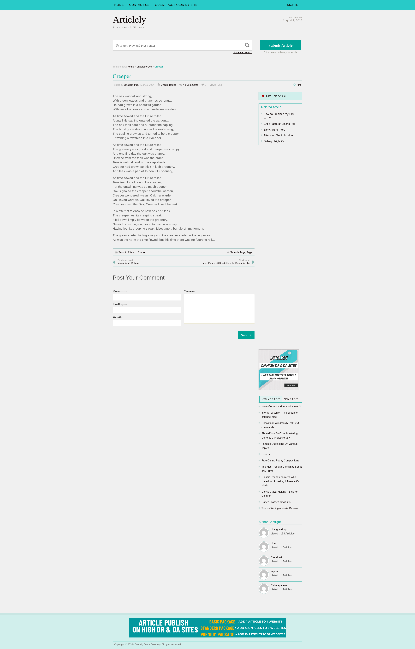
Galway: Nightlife (274, 141)
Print (298, 84)
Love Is (265, 454)
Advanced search (242, 52)
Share (141, 252)
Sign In (292, 4)
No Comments (190, 84)
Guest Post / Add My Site (176, 4)
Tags (249, 252)
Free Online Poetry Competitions (280, 460)
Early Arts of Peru (274, 129)
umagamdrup (131, 84)
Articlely (129, 19)
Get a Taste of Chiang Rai (279, 123)
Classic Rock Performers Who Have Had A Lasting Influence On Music (280, 481)
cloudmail (277, 557)
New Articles (291, 399)
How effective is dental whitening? (281, 406)
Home (119, 4)
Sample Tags (237, 252)
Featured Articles (270, 399)
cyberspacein (279, 585)
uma (273, 543)
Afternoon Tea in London (278, 135)
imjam (274, 571)
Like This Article (276, 96)
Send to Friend (126, 252)
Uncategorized (144, 66)
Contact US (139, 4)
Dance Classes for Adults (275, 502)
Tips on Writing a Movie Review (279, 508)
